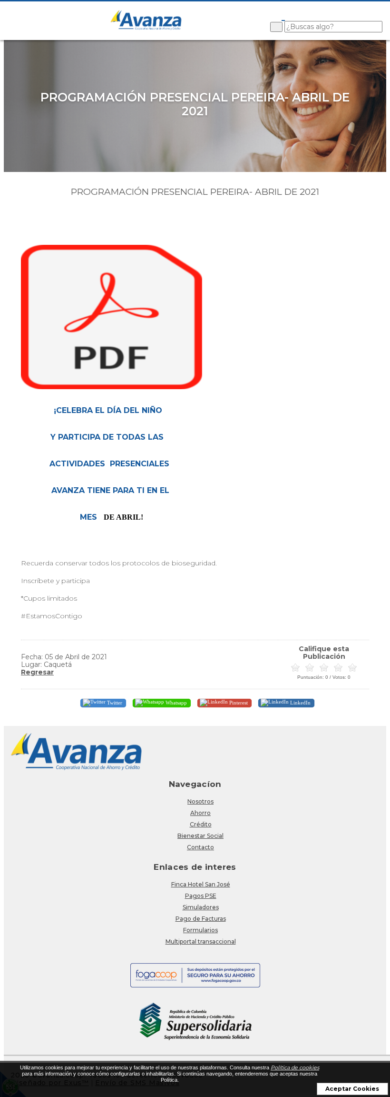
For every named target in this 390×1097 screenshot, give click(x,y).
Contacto (200, 847)
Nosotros (200, 801)
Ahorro (200, 812)
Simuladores (201, 907)
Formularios (200, 930)
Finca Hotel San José (200, 884)
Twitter (114, 702)
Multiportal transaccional (201, 941)
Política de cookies (295, 1067)
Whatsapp (175, 702)
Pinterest (238, 702)
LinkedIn (300, 702)
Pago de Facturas (201, 918)
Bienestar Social (200, 835)
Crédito (201, 824)
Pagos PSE (200, 895)
